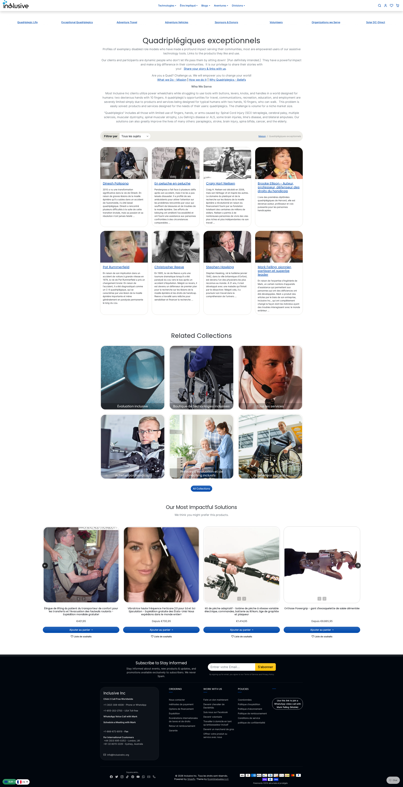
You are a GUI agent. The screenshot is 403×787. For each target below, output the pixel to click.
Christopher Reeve (169, 267)
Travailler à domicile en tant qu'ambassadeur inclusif (217, 723)
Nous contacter (177, 699)
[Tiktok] (127, 776)
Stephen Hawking (220, 267)
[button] (380, 5)
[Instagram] (122, 776)
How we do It (198, 79)
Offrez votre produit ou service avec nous (215, 735)
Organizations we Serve (326, 22)
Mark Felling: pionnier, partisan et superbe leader (275, 271)
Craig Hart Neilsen (220, 183)
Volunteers (276, 22)
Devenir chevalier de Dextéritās (213, 706)
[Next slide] (358, 565)
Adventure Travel (127, 22)
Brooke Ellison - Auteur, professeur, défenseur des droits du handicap (279, 187)
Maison (262, 136)
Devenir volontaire (212, 716)
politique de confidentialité (251, 722)
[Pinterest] (132, 776)
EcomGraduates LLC (218, 779)
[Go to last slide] (45, 565)
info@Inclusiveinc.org (118, 754)
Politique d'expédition (249, 704)
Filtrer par (110, 136)
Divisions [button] (237, 5)
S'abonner (265, 667)
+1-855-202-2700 (112, 710)
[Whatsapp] (143, 776)
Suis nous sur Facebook (215, 712)
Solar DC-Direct (375, 22)
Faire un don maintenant (215, 699)
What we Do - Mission (172, 79)
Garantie (173, 730)
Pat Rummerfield (116, 267)
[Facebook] (111, 776)
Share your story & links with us (205, 68)
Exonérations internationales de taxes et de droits (183, 720)
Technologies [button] (166, 5)
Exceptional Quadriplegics (77, 22)
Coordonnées (245, 699)
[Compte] (386, 5)
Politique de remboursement (252, 713)
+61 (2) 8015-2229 (113, 744)
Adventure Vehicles (176, 22)
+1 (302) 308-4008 (113, 704)
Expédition (174, 713)
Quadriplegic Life (27, 22)
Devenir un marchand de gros (218, 729)
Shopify (191, 779)
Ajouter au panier (80, 629)
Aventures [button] (220, 5)
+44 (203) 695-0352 (115, 740)
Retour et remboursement (182, 726)
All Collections (201, 488)
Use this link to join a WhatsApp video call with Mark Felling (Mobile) (287, 703)
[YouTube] (138, 776)
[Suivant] (83, 598)
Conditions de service (249, 718)
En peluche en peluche (172, 183)
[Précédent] (78, 598)
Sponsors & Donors (226, 22)
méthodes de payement (181, 704)
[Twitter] (116, 776)
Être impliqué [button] (188, 5)
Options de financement (181, 709)
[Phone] (154, 776)
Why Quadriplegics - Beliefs (227, 79)
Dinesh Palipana (116, 183)
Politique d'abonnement (250, 709)
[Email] (148, 776)
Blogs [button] (204, 5)
